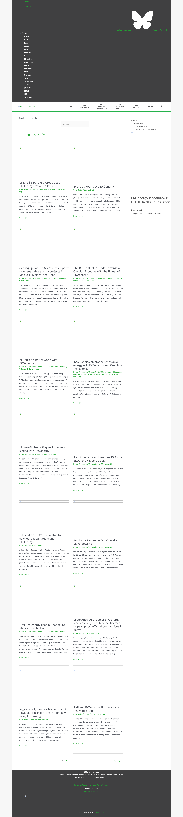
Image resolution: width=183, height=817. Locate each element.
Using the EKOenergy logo (29, 369)
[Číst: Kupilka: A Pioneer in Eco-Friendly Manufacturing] (98, 517)
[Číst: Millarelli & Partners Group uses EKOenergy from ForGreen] (44, 161)
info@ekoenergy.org (91, 791)
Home (27, 1)
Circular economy (106, 278)
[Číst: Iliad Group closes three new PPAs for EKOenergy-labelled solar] (98, 432)
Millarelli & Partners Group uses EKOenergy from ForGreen (39, 184)
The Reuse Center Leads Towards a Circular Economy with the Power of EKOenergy (96, 271)
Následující (118, 761)
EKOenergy (45, 189)
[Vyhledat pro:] (75, 124)
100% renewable (52, 278)
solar (102, 374)
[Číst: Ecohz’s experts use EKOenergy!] (98, 163)
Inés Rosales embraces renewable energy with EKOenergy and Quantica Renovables (97, 365)
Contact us (27, 6)
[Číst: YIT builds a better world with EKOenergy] (44, 336)
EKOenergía (77, 374)
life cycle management (89, 281)
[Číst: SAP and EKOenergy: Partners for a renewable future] (98, 685)
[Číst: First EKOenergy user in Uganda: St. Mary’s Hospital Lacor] (44, 601)
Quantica (96, 374)
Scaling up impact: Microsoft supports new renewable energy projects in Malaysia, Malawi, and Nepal (44, 271)
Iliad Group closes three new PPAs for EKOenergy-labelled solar (97, 459)
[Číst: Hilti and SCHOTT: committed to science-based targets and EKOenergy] (44, 514)
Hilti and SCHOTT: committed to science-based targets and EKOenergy (40, 539)
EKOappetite (118, 372)
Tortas (107, 374)
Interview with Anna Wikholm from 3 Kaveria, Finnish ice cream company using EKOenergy (42, 713)
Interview (76, 281)
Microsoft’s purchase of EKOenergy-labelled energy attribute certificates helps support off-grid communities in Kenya (97, 624)
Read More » (24, 217)
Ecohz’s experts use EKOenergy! (94, 186)
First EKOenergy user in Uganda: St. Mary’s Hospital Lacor (42, 626)
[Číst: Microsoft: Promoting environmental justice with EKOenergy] (44, 427)
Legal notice (99, 812)
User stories (24, 189)
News (21, 278)
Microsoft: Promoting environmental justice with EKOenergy (42, 449)
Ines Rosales (88, 374)
